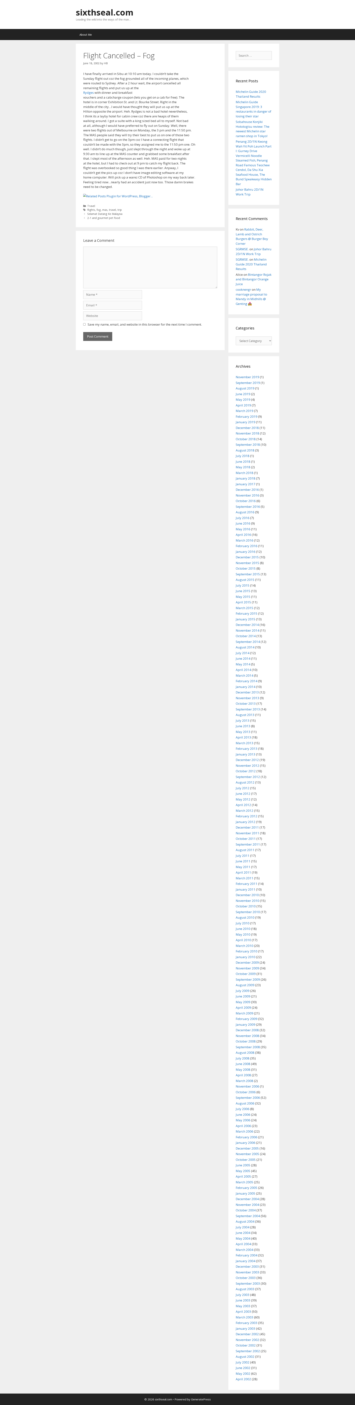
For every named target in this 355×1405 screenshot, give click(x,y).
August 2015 (245, 580)
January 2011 (245, 889)
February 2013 (246, 748)
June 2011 (243, 861)
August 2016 (245, 512)
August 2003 (245, 1289)
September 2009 (248, 979)
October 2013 (246, 703)
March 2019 (244, 411)
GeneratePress (201, 1399)
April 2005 (243, 1176)
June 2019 (243, 394)
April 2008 (243, 1075)
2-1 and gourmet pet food (103, 218)
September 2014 (248, 642)
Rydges (88, 92)
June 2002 (243, 1368)
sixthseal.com (104, 12)
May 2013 (243, 732)
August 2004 (245, 1221)
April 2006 (243, 1126)
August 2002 (245, 1356)
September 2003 (248, 1283)
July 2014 (242, 653)
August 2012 (245, 782)
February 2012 (246, 816)
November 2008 (247, 1036)
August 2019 (245, 388)
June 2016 (243, 523)
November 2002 (247, 1340)
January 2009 (245, 1024)
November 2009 (247, 968)
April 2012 (243, 805)
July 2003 (242, 1295)
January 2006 (245, 1143)
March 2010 (244, 946)
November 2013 (247, 698)
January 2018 (245, 478)
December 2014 (247, 625)
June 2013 (243, 726)
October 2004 (246, 1210)
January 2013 (245, 754)
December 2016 (247, 489)
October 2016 (246, 501)
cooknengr (243, 289)
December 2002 (247, 1334)
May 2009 (243, 1002)
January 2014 (245, 687)
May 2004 (243, 1238)
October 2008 (246, 1041)
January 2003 (245, 1328)
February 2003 (246, 1323)
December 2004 (247, 1199)
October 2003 (246, 1278)
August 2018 (245, 450)
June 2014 (243, 658)
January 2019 (245, 422)
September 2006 (248, 1097)
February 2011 (246, 884)
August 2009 (245, 985)
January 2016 (245, 551)
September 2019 (248, 383)
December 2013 (247, 692)
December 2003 (247, 1266)
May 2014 (243, 664)
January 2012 (245, 822)
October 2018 (246, 439)
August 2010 (245, 917)
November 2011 (247, 833)
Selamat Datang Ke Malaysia (104, 214)
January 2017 (245, 484)
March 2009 (244, 1013)
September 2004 (248, 1216)
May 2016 (243, 529)
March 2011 (244, 878)
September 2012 (248, 777)
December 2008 (247, 1030)
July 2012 (242, 788)
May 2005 (243, 1171)
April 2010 (243, 940)
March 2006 (244, 1131)
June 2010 (243, 929)
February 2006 (246, 1137)
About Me (86, 34)
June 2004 (243, 1233)
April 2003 (243, 1311)
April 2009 (243, 1007)
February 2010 (246, 951)
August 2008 (245, 1052)
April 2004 (243, 1244)
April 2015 (243, 602)
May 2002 (243, 1373)
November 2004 (247, 1205)
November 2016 (247, 495)
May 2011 (243, 867)
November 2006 (247, 1086)
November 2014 (247, 630)
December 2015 (247, 557)
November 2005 (247, 1154)
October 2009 (246, 974)
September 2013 (248, 709)
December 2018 (247, 428)
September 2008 (248, 1047)
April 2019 (243, 405)
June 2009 (243, 996)
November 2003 (247, 1272)
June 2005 (243, 1165)
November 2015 (247, 563)
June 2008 (243, 1064)
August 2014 (245, 647)
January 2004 (245, 1261)
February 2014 (246, 681)
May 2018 (243, 467)
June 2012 (243, 793)
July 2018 (242, 456)
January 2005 (245, 1193)
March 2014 (244, 675)
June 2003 (243, 1300)
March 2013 (244, 743)
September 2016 (248, 506)
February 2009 (246, 1019)
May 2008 (243, 1069)
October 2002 (246, 1345)
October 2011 (246, 839)
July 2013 (242, 720)
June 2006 (243, 1114)
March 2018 (244, 473)
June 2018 (243, 461)
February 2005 (246, 1188)
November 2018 (247, 433)
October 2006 (246, 1092)
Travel (91, 206)
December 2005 (247, 1148)
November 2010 (247, 901)
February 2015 (246, 613)
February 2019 (246, 416)
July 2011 (242, 855)
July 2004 (242, 1227)
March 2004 (244, 1250)
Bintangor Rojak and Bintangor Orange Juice (253, 279)
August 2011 (245, 850)
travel (112, 210)
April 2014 (243, 670)
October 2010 (246, 906)
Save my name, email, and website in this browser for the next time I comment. (145, 324)
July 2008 (242, 1058)
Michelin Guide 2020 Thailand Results (251, 264)
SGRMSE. (242, 249)
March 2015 (244, 608)
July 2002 (242, 1362)
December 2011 (247, 827)
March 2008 (244, 1081)
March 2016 (244, 540)
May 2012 (243, 799)
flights (91, 210)
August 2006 (245, 1103)
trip (119, 210)
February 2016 (246, 546)
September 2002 (248, 1351)
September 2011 (248, 844)
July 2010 (242, 923)
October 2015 (246, 568)
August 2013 (245, 715)
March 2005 (244, 1182)
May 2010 (243, 934)
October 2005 (246, 1159)
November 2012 (247, 765)
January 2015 (245, 619)
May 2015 (243, 597)
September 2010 (248, 912)
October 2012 (246, 771)
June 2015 (243, 591)
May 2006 (243, 1120)
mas (104, 210)
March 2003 (244, 1317)
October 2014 (246, 636)
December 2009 (247, 962)
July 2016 (242, 518)
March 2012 (244, 810)
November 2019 (247, 377)
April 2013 (243, 737)
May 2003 (243, 1306)
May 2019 (243, 399)
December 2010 (247, 895)
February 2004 (246, 1255)
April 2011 (243, 872)
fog (99, 210)
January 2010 (245, 957)
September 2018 (248, 444)
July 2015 (242, 585)
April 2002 (243, 1379)
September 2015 (248, 574)
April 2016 (243, 535)
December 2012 (247, 760)
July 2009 (242, 991)
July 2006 (242, 1109)
